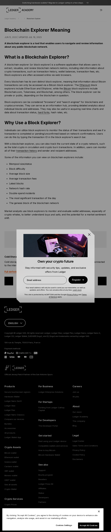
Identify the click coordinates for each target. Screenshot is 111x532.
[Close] (99, 511)
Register (76, 280)
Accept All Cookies (89, 525)
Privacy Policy (72, 295)
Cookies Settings (64, 525)
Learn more (77, 290)
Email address (34, 280)
